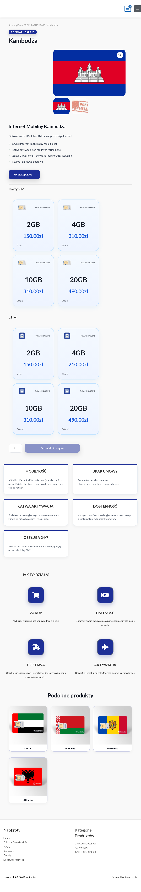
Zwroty (7, 855)
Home (6, 837)
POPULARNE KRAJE (35, 25)
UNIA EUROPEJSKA (85, 843)
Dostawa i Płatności (13, 859)
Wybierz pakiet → (24, 174)
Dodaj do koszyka (52, 448)
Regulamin (8, 850)
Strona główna (16, 25)
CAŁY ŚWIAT (82, 847)
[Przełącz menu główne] (137, 8)
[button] (120, 55)
